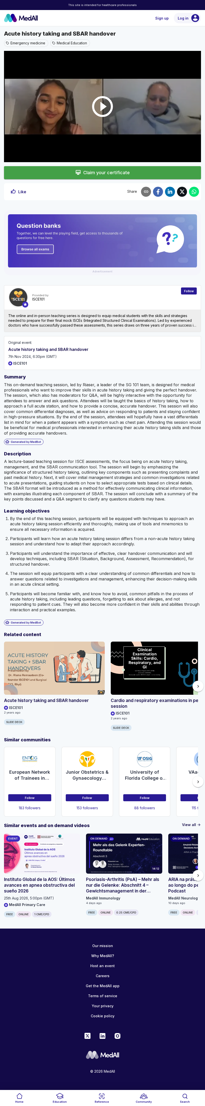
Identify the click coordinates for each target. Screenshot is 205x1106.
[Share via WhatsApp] (194, 192)
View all (191, 825)
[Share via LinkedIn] (170, 192)
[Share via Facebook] (158, 192)
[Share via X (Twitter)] (182, 192)
